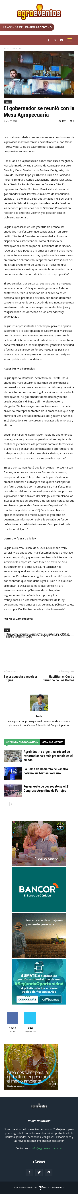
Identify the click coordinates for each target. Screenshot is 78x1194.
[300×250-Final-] (39, 911)
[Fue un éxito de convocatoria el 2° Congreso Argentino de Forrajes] (13, 790)
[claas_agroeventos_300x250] (39, 957)
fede (39, 716)
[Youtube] (48, 1172)
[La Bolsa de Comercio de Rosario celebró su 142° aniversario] (13, 773)
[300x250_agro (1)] (31, 1088)
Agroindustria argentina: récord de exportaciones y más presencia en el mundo (48, 756)
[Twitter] (39, 1172)
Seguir (30, 1013)
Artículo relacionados (22, 742)
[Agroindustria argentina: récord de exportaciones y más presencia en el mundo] (13, 756)
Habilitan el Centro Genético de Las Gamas (58, 678)
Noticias (17, 48)
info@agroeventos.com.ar (47, 1148)
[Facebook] (29, 1172)
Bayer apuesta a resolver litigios (20, 678)
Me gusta (12, 1013)
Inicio (6, 48)
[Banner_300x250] (39, 865)
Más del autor (52, 742)
